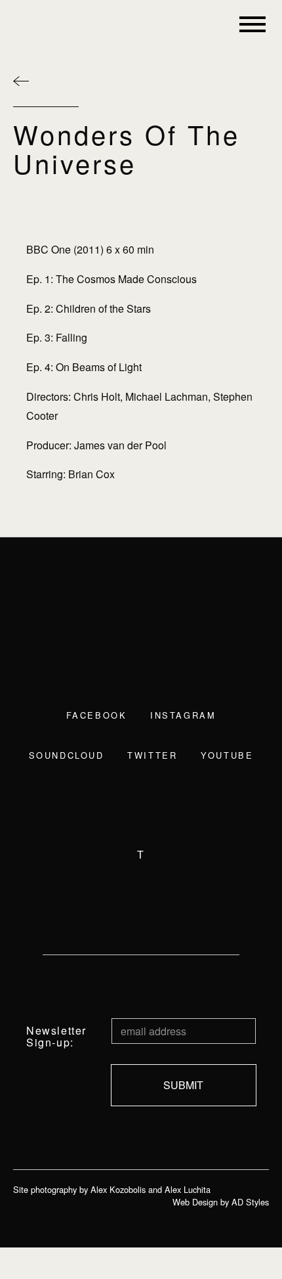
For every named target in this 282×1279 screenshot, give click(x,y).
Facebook (96, 715)
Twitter (152, 755)
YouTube (227, 755)
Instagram (183, 715)
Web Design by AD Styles (220, 1202)
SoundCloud (66, 755)
